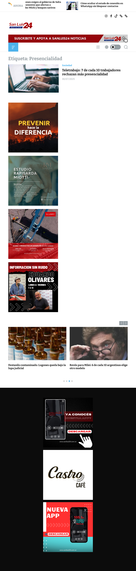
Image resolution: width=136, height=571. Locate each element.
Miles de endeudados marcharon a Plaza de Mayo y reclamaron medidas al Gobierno (35, 366)
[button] (121, 323)
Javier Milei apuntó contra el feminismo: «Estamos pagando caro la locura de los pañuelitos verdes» (95, 368)
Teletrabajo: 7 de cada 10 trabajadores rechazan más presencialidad (91, 72)
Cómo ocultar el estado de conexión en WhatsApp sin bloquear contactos (76, 5)
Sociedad (67, 65)
